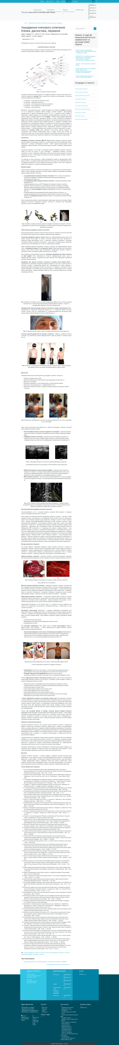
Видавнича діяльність (66, 1026)
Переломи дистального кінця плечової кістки (58, 964)
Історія (63, 1013)
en (96, 1)
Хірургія (43, 1010)
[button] (40, 11)
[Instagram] (46, 1017)
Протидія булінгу (65, 1036)
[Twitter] (87, 1)
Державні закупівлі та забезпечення (69, 1019)
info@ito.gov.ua (82, 974)
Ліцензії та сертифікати (66, 1032)
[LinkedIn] (48, 1017)
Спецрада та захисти (66, 1017)
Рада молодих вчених (66, 1030)
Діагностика (44, 1007)
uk (93, 1)
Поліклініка (44, 1009)
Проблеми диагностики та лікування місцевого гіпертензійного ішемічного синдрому (45, 961)
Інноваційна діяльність (66, 1029)
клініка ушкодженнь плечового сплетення (34, 952)
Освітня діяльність (65, 1023)
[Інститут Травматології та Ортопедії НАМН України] (26, 11)
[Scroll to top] (115, 1041)
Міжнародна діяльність (66, 1027)
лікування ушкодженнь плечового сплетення (32, 954)
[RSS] (90, 1)
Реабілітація (44, 1011)
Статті (69, 1)
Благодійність (64, 1010)
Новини (63, 1)
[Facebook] (84, 1)
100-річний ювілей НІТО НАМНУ (68, 1011)
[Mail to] (3, 1041)
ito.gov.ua (66, 1043)
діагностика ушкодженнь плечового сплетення (58, 952)
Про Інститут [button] (49, 1)
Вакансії (63, 1020)
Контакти (75, 1)
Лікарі (57, 1)
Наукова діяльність (65, 1025)
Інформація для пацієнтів (67, 1007)
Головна (42, 1)
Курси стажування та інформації (68, 1022)
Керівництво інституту (66, 1009)
